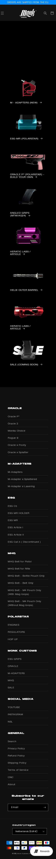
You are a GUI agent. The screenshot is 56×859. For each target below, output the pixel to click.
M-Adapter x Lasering (21, 486)
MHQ (11, 680)
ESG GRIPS (14, 659)
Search (12, 741)
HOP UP (13, 639)
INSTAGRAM (15, 714)
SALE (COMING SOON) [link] (24, 364)
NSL (10, 721)
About (11, 784)
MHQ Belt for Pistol (19, 561)
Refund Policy (16, 755)
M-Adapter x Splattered (22, 479)
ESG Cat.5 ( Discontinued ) (24, 541)
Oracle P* (13, 416)
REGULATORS (16, 632)
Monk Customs (22, 853)
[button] (5, 13)
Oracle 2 (13, 423)
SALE (11, 687)
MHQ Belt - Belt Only (20, 583)
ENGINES (13, 624)
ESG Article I (15, 527)
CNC (10, 777)
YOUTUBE (14, 707)
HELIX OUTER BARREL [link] (24, 290)
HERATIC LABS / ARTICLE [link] (20, 252)
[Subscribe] (44, 807)
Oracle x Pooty (17, 445)
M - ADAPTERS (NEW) (24, 102)
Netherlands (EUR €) (26, 831)
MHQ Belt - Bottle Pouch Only (26, 575)
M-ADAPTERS (16, 673)
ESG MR (13, 520)
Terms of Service (18, 770)
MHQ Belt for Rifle (19, 568)
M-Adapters (15, 472)
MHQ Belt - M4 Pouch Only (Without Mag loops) (24, 603)
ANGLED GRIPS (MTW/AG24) (19, 214)
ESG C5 (12, 506)
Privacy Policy (16, 748)
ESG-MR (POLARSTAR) (24, 138)
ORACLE (13, 666)
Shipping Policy (17, 762)
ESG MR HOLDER (18, 513)
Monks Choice (16, 430)
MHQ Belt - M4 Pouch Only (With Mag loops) (24, 592)
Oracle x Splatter (18, 452)
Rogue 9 (13, 437)
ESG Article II (16, 534)
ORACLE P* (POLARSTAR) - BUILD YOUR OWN (27, 175)
